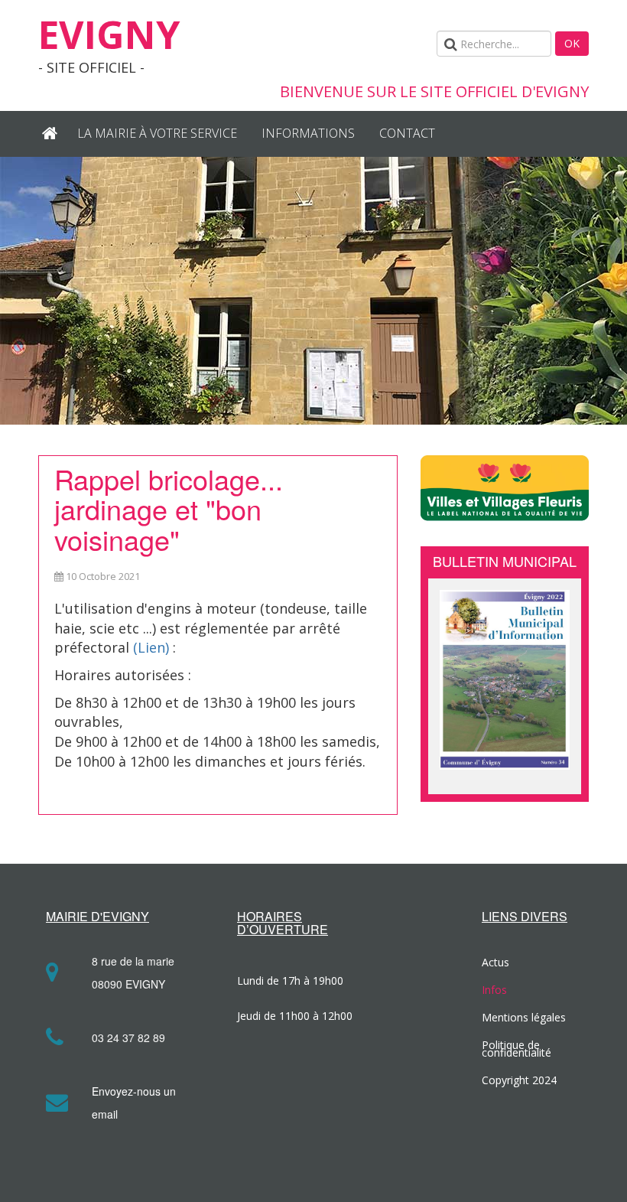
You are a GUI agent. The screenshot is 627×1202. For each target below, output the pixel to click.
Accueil (51, 134)
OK (572, 43)
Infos (494, 989)
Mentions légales (524, 1017)
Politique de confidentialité (516, 1048)
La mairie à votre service (157, 133)
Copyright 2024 (519, 1080)
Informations (308, 133)
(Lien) (151, 647)
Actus (495, 962)
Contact (407, 133)
